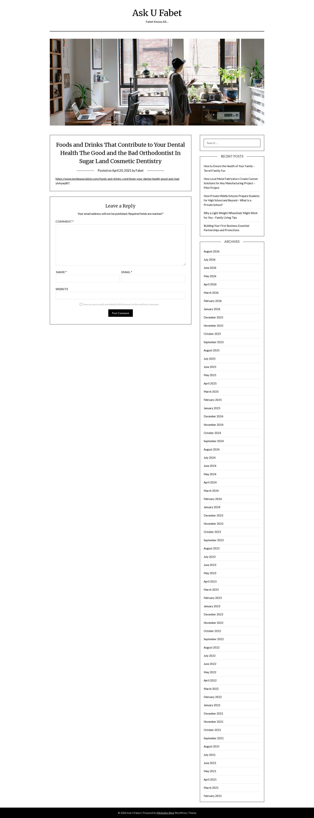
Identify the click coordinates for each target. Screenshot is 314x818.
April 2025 (210, 383)
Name (61, 272)
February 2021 (213, 795)
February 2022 (213, 697)
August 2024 (212, 449)
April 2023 (210, 581)
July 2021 (210, 754)
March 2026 (211, 292)
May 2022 (210, 672)
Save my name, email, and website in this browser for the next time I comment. (121, 304)
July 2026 (210, 259)
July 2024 (210, 457)
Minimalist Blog (165, 812)
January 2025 (212, 408)
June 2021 (210, 763)
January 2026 (212, 309)
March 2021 (211, 787)
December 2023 (213, 515)
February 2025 (213, 399)
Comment (65, 221)
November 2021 (213, 721)
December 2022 (213, 614)
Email (126, 272)
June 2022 (210, 663)
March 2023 (211, 589)
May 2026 (210, 276)
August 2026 (212, 251)
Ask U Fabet (157, 12)
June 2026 (210, 267)
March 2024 (211, 490)
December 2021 (213, 713)
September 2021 (214, 738)
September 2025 (214, 342)
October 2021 (212, 729)
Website (62, 289)
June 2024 (210, 465)
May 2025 (210, 375)
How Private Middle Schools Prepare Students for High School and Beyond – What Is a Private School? (231, 200)
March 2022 (211, 688)
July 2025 (210, 358)
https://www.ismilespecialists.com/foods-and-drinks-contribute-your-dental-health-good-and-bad (117, 178)
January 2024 (212, 507)
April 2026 (210, 284)
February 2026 (213, 300)
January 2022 (212, 705)
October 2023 (212, 531)
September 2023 (214, 540)
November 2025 (213, 325)
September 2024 (214, 441)
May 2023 (210, 573)
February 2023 (213, 597)
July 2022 (210, 655)
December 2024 (213, 416)
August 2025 (212, 350)
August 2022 (212, 647)
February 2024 (213, 498)
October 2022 (212, 631)
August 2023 (212, 548)
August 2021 (212, 746)
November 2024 (213, 424)
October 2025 (212, 333)
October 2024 (212, 432)
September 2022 (214, 639)
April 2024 (210, 482)
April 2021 (210, 779)
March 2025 (211, 391)
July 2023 (210, 556)
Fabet (140, 170)
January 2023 (212, 606)
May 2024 (210, 474)
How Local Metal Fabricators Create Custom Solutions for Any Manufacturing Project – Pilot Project (231, 183)
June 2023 (210, 564)
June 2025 (210, 366)
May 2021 (210, 771)
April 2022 (210, 680)
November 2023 (213, 523)
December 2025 (213, 317)
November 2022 (213, 622)
